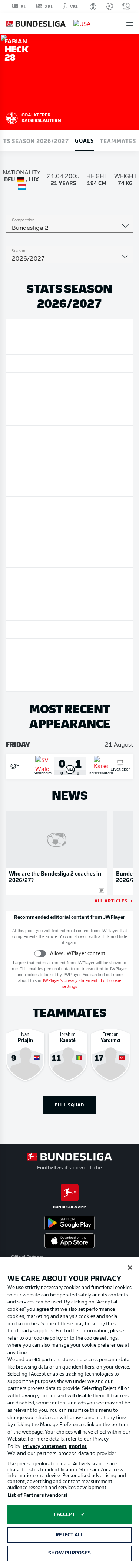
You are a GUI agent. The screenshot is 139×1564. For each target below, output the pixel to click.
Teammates (118, 140)
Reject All (69, 1535)
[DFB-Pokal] (93, 6)
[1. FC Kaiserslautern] (11, 117)
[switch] (40, 953)
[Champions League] (109, 6)
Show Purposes (69, 1553)
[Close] (130, 1267)
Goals (84, 140)
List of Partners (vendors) (37, 1495)
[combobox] (69, 228)
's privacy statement (69, 981)
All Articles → (114, 900)
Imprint (78, 1446)
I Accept (64, 1514)
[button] (130, 23)
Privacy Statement (45, 1446)
